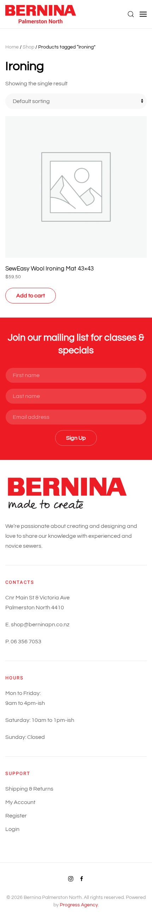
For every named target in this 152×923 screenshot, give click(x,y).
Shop (28, 47)
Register (16, 816)
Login (12, 829)
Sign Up (76, 438)
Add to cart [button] (30, 295)
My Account (20, 802)
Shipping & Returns (29, 789)
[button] (130, 14)
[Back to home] (41, 14)
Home (12, 47)
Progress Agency (79, 904)
